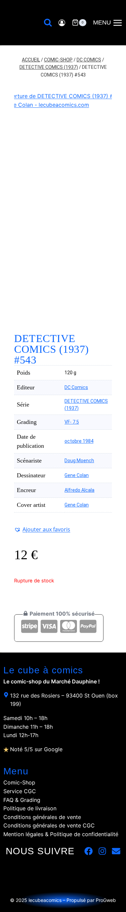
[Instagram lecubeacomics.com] (102, 851)
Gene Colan (77, 475)
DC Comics (76, 387)
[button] (42, 529)
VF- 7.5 (72, 422)
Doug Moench (79, 460)
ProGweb (106, 900)
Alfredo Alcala (79, 490)
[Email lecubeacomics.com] (116, 851)
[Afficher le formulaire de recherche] (48, 22)
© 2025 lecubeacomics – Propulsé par (53, 900)
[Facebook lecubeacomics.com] (88, 851)
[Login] (61, 22)
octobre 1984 (79, 441)
